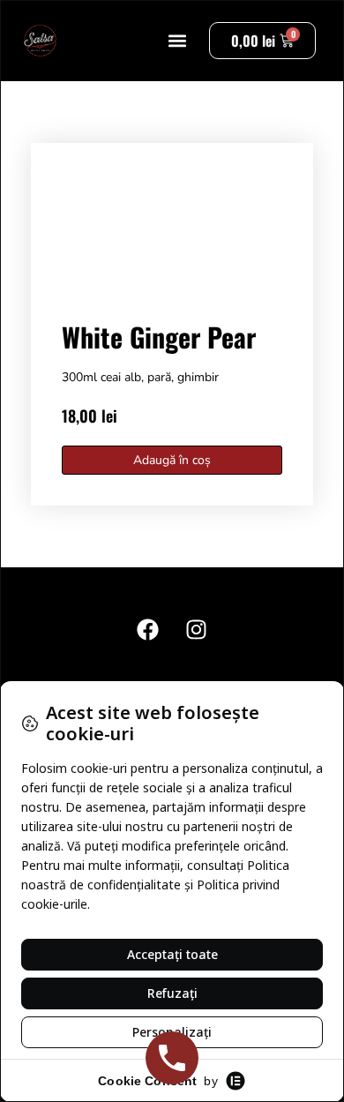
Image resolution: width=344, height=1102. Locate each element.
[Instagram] (197, 629)
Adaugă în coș (172, 460)
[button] (176, 41)
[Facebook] (148, 629)
